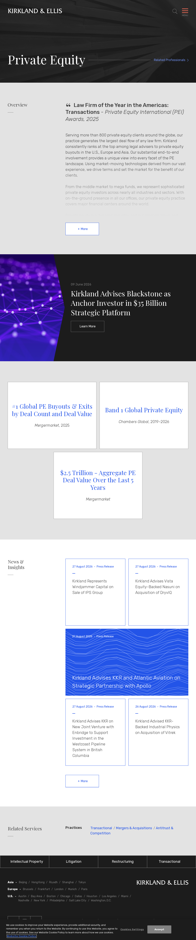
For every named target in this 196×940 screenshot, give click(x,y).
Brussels (28, 889)
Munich (72, 889)
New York (39, 900)
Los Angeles (109, 896)
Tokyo (82, 882)
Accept (159, 929)
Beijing (23, 882)
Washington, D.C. (101, 900)
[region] (98, 929)
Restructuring (123, 861)
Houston (92, 896)
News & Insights (16, 564)
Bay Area (36, 896)
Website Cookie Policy (21, 936)
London (59, 889)
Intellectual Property (26, 861)
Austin (22, 896)
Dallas (78, 896)
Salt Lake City (77, 900)
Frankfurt (44, 889)
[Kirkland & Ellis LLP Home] (162, 883)
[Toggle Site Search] (175, 11)
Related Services (25, 829)
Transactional (101, 828)
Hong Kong (38, 882)
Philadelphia (57, 900)
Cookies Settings (132, 929)
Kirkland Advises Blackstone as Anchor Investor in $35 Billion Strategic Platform (121, 303)
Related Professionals (169, 60)
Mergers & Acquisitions (134, 828)
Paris (84, 889)
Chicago (65, 896)
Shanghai (68, 882)
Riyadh (53, 882)
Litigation (73, 861)
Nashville (23, 900)
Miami (124, 896)
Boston (51, 896)
